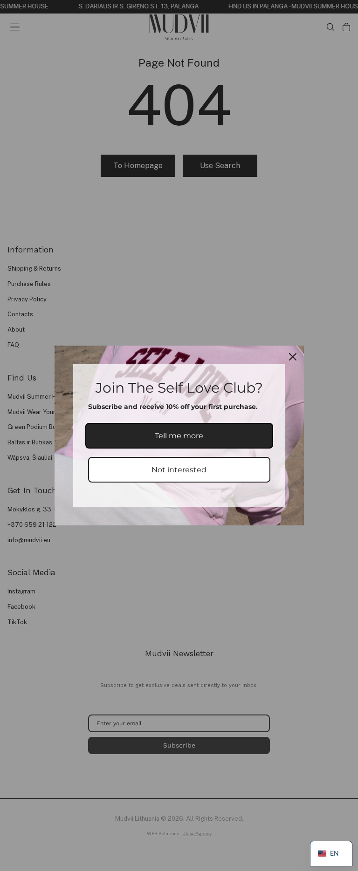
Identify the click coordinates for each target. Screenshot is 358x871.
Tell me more (179, 435)
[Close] (293, 357)
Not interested (179, 469)
